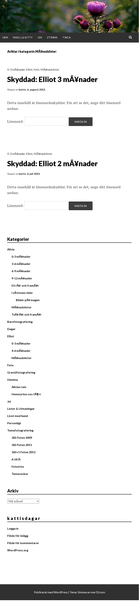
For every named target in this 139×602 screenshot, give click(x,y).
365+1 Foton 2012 (23, 452)
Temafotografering (20, 430)
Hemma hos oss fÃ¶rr (26, 394)
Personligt (14, 423)
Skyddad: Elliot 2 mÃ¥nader (52, 163)
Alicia (10, 249)
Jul (9, 401)
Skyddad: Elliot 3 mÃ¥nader (52, 79)
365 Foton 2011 (22, 444)
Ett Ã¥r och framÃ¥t (25, 285)
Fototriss (18, 466)
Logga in (12, 528)
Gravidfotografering (21, 372)
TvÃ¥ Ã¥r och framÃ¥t (26, 314)
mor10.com (98, 592)
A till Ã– (17, 459)
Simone (82, 592)
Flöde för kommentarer (23, 543)
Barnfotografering (20, 321)
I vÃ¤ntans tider (22, 292)
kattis (22, 89)
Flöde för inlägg (17, 535)
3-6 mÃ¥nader (21, 263)
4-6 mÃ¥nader (21, 350)
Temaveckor (20, 473)
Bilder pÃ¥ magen (28, 300)
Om (40, 37)
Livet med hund (17, 416)
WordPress (61, 592)
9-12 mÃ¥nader (22, 278)
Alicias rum (19, 387)
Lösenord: (15, 121)
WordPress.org (17, 550)
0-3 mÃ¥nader (16, 69)
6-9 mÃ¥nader (21, 271)
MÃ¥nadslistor (49, 69)
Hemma (12, 379)
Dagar (11, 329)
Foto (36, 69)
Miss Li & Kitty (23, 37)
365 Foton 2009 (22, 437)
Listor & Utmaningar (21, 408)
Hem (5, 37)
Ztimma (52, 37)
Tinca (67, 37)
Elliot (29, 69)
